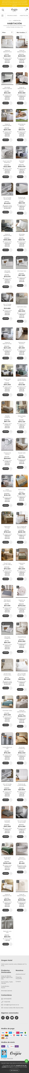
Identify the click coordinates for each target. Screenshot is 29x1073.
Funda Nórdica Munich (5, 987)
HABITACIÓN (24, 15)
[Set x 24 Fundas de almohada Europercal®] (11, 800)
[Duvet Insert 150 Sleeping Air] (11, 176)
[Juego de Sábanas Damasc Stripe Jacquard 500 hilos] (11, 358)
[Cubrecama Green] (25, 579)
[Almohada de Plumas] (25, 140)
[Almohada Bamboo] (25, 250)
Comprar (5, 66)
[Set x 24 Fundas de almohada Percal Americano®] (25, 836)
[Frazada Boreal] (25, 651)
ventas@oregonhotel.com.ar (11, 1004)
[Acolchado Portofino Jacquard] (11, 836)
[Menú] (2, 15)
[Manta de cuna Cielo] (11, 944)
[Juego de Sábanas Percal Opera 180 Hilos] (11, 66)
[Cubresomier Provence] (25, 358)
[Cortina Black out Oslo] (11, 763)
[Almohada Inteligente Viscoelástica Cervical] (11, 652)
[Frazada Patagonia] (11, 431)
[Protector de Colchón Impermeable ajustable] (11, 468)
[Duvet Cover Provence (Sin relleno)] (11, 688)
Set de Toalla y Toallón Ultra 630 (7, 982)
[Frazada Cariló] (25, 467)
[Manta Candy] (25, 504)
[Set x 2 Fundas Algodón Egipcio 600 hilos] (25, 689)
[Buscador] (3, 10)
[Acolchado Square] (25, 176)
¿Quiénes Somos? (20, 974)
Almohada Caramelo (6, 990)
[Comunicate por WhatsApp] (26, 1061)
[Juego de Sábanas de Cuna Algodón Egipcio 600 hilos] (11, 910)
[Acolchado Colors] (11, 725)
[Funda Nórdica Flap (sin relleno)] (25, 395)
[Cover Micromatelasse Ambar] (11, 505)
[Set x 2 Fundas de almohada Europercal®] (11, 212)
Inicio (10, 20)
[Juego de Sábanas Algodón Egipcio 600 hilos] (25, 66)
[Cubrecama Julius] (25, 321)
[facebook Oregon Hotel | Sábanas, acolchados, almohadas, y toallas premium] (7, 1017)
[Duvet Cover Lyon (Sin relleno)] (11, 579)
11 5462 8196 (6, 1001)
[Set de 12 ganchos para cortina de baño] (25, 872)
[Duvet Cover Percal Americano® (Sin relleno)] (11, 395)
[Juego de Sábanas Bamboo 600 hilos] (25, 726)
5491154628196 (7, 999)
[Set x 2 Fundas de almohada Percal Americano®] (11, 318)
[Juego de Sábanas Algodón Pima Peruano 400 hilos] (11, 140)
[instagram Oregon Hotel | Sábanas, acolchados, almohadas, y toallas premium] (3, 1017)
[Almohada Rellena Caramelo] (11, 103)
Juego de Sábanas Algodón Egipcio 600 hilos (7, 977)
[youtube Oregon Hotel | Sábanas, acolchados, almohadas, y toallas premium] (12, 1017)
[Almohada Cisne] (25, 285)
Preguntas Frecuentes (19, 977)
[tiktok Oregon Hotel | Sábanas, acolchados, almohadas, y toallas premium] (16, 1017)
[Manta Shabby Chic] (25, 432)
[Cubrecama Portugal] (11, 542)
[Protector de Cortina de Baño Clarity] (25, 800)
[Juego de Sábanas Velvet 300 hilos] (11, 250)
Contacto (18, 981)
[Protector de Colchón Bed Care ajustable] (25, 213)
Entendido (14, 1070)
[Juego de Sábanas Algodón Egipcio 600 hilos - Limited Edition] (25, 910)
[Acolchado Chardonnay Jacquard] (25, 763)
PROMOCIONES (12, 15)
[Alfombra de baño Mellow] (11, 615)
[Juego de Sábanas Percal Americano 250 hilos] (25, 103)
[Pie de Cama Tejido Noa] (11, 873)
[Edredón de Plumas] (25, 616)
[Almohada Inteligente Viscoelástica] (11, 286)
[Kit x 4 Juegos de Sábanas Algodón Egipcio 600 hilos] (25, 542)
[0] (26, 10)
